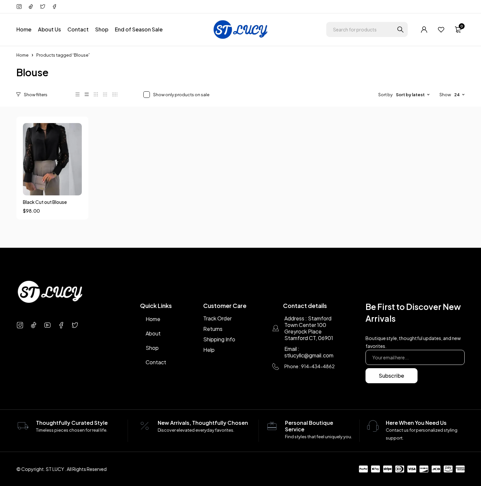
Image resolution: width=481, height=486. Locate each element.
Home (22, 55)
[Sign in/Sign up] (424, 29)
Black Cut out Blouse (45, 202)
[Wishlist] (441, 29)
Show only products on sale (181, 94)
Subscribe (391, 375)
